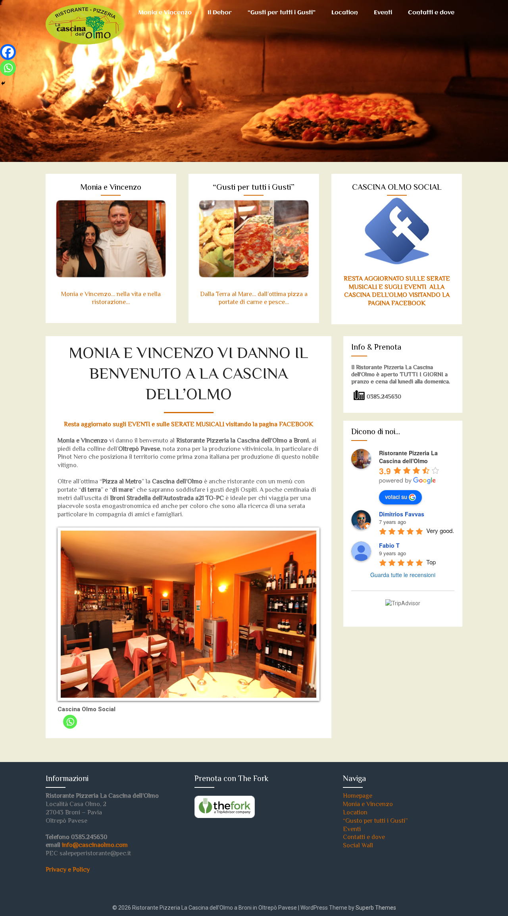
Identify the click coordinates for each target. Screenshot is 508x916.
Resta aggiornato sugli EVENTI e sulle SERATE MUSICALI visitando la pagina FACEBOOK (188, 425)
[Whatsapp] (70, 722)
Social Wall (358, 846)
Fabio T (389, 545)
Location (344, 13)
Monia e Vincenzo (165, 13)
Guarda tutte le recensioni (402, 575)
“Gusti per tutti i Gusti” (282, 13)
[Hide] (3, 83)
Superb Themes (376, 907)
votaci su (396, 496)
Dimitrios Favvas (401, 514)
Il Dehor (220, 13)
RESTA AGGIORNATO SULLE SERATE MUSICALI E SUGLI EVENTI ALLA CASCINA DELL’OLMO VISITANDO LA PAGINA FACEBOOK (397, 291)
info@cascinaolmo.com (95, 846)
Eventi (383, 13)
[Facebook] (8, 52)
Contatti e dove (431, 13)
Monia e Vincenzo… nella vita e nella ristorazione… (111, 299)
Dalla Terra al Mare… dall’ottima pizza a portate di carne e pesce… (254, 299)
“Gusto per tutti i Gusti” (375, 821)
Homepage (357, 796)
